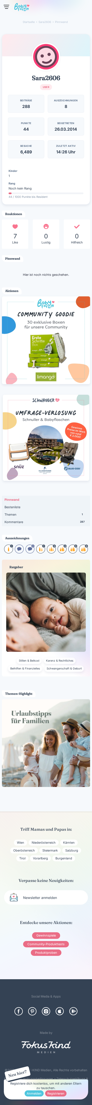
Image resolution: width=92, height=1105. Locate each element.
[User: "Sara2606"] (46, 57)
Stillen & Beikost (29, 660)
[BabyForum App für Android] (73, 1011)
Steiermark (50, 850)
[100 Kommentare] (30, 552)
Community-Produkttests (46, 944)
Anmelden (34, 1093)
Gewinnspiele (46, 935)
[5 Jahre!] (72, 552)
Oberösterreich (24, 850)
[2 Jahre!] (40, 552)
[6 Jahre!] (83, 552)
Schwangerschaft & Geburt (64, 668)
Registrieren (55, 1093)
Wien (20, 842)
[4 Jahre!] (62, 552)
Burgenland (63, 858)
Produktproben (46, 952)
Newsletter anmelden (40, 898)
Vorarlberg (40, 858)
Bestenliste (12, 507)
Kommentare (44, 522)
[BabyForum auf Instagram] (46, 1011)
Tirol (22, 858)
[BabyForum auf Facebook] (18, 1011)
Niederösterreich (44, 842)
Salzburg (71, 850)
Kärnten (69, 842)
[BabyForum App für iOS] (59, 1011)
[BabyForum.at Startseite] (21, 8)
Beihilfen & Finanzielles (25, 668)
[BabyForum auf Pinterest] (32, 1011)
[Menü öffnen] (6, 7)
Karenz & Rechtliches (59, 660)
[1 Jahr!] (8, 552)
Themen (43, 514)
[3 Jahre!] (51, 552)
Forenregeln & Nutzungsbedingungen (28, 1078)
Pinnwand (11, 499)
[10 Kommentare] (19, 552)
